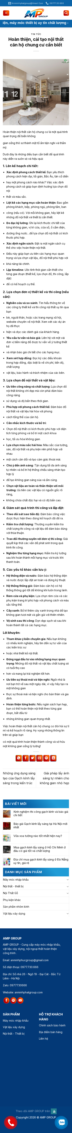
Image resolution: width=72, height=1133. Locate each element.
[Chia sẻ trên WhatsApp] (19, 758)
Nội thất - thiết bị (13, 886)
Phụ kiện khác (12, 900)
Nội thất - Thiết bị (13, 1033)
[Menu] (6, 13)
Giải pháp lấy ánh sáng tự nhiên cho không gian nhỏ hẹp (54, 778)
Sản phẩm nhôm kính (16, 906)
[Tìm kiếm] (66, 13)
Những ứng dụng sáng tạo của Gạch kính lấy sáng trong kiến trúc (19, 778)
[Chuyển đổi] (67, 880)
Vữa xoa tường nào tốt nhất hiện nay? (37, 836)
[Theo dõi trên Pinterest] (13, 1000)
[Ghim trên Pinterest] (46, 758)
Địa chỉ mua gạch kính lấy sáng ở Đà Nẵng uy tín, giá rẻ (40, 861)
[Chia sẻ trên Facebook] (25, 758)
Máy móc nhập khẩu (16, 879)
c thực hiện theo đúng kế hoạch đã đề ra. (37, 518)
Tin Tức (36, 34)
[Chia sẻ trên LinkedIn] (53, 758)
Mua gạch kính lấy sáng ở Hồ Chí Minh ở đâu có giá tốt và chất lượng (39, 849)
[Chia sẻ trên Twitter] (32, 758)
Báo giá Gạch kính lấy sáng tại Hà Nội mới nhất (40, 825)
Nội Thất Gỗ (10, 893)
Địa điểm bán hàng (50, 1032)
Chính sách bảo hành (52, 1025)
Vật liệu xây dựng (14, 913)
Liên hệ (43, 1038)
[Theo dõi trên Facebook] (6, 1000)
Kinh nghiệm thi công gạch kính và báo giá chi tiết (40, 813)
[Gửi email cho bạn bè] (39, 758)
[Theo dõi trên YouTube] (20, 1000)
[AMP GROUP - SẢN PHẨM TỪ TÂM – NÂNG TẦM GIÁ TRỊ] (36, 13)
